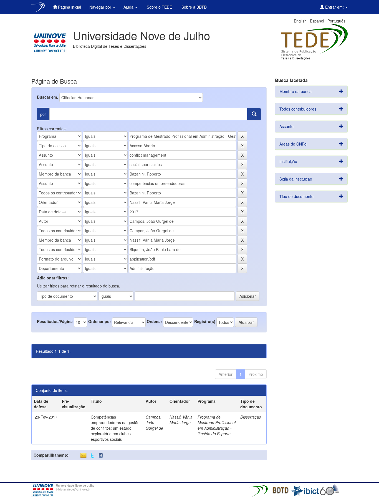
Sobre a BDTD (193, 7)
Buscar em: (47, 97)
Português (336, 21)
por (43, 114)
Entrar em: (334, 7)
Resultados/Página (55, 321)
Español (317, 21)
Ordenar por (99, 321)
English (300, 21)
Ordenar (154, 321)
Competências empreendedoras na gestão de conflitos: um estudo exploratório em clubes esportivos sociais (115, 428)
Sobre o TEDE (159, 7)
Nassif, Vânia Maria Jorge (181, 419)
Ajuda (129, 7)
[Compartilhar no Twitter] (92, 456)
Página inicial (69, 7)
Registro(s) (204, 321)
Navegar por (100, 7)
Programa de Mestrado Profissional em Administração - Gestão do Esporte (217, 425)
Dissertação (250, 417)
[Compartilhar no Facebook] (102, 456)
